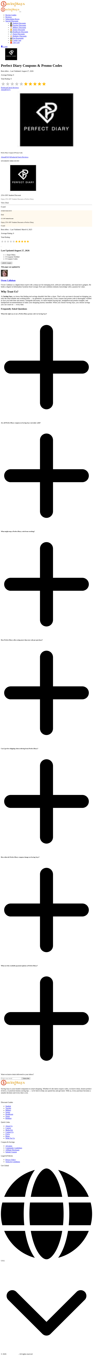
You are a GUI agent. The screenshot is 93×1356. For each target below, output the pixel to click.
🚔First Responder (17, 38)
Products (4, 88)
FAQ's (8, 90)
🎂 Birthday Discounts (18, 36)
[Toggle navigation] (20, 11)
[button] (46, 1260)
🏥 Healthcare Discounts (19, 32)
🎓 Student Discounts (18, 23)
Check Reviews (13, 88)
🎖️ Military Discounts (18, 27)
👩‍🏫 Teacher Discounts (18, 25)
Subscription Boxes (12, 19)
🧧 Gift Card (15, 42)
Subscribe (26, 1078)
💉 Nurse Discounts (17, 34)
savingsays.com (12, 1354)
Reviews (8, 17)
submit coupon (6, 263)
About (3, 90)
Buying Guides (10, 15)
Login (5, 47)
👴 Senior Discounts (17, 30)
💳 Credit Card (15, 40)
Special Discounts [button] (11, 21)
